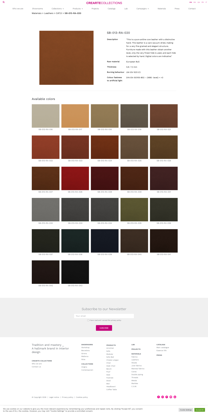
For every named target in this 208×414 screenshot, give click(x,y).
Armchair (110, 348)
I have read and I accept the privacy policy (105, 320)
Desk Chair (110, 366)
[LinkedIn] (175, 397)
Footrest (109, 378)
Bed (108, 384)
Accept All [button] (200, 410)
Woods (134, 363)
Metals (134, 380)
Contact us (36, 367)
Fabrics (134, 357)
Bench (109, 369)
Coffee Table (111, 389)
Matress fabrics (137, 369)
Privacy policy (67, 397)
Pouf (108, 372)
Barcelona (85, 350)
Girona (84, 353)
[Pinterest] (166, 397)
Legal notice (54, 397)
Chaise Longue (112, 360)
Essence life (161, 350)
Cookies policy (82, 397)
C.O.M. (134, 386)
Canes (133, 372)
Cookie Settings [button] (186, 410)
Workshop (85, 347)
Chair (108, 363)
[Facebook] (158, 397)
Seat (108, 375)
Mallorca (84, 356)
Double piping (137, 374)
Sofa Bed (110, 357)
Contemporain (87, 370)
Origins (84, 367)
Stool (108, 381)
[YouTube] (170, 397)
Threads (134, 377)
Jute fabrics (136, 366)
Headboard (110, 386)
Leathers (135, 360)
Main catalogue (162, 347)
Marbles (134, 383)
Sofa (108, 351)
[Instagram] (162, 397)
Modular (109, 354)
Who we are (37, 364)
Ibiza (83, 359)
